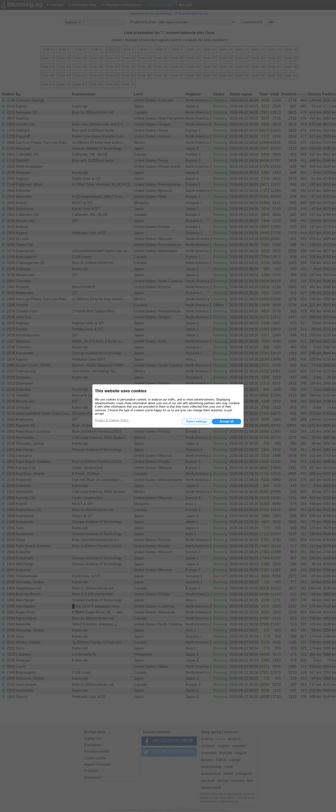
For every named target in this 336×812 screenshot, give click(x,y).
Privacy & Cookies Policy (112, 420)
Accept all (227, 421)
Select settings (196, 421)
